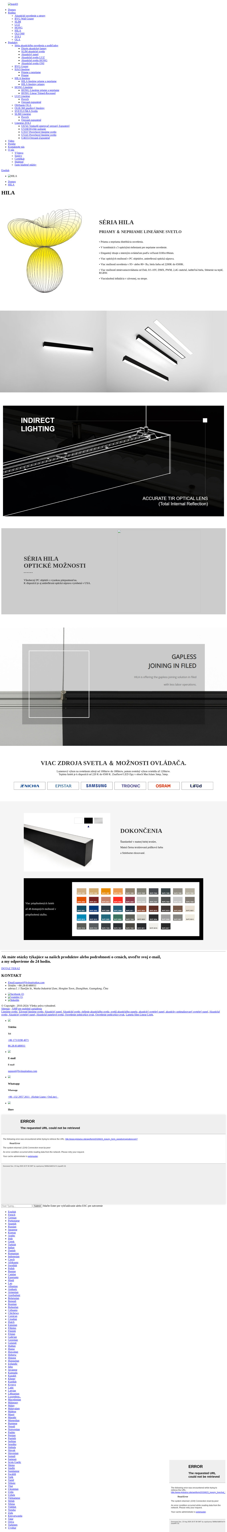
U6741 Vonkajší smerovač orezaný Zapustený (45, 126)
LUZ (17, 24)
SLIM (18, 21)
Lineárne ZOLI (23, 123)
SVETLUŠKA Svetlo (26, 111)
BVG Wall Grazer (24, 18)
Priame (25, 75)
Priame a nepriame (31, 72)
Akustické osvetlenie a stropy (30, 15)
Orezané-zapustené (31, 102)
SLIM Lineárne (23, 114)
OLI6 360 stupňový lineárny (30, 108)
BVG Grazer (21, 66)
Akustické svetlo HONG (34, 60)
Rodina (12, 12)
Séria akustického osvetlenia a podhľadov (36, 45)
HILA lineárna (22, 78)
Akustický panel (29, 54)
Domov (12, 9)
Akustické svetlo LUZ (33, 57)
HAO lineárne (22, 69)
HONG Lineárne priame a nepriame (40, 90)
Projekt (11, 143)
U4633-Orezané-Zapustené (35, 137)
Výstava (19, 152)
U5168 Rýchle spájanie (33, 129)
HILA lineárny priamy (33, 84)
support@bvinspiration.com (22, 1071)
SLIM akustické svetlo (33, 51)
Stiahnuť (19, 161)
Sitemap (5, 1008)
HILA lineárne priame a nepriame (39, 81)
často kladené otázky (25, 164)
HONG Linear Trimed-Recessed (38, 93)
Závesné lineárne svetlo (31, 1011)
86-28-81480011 (16, 1045)
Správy (18, 155)
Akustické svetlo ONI (32, 63)
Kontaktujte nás (16, 146)
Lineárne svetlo (9, 1011)
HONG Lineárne (24, 87)
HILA (18, 30)
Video (11, 140)
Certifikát (19, 158)
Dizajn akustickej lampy (34, 48)
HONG (19, 27)
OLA (17, 39)
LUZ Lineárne (22, 96)
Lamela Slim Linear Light (139, 1014)
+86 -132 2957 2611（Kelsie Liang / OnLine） (33, 1096)
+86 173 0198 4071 (18, 1040)
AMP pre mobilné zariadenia (27, 1008)
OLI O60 (19, 33)
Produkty (13, 42)
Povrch (25, 99)
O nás (11, 149)
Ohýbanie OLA (23, 105)
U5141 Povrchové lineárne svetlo (38, 135)
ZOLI (18, 36)
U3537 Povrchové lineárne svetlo (38, 132)
